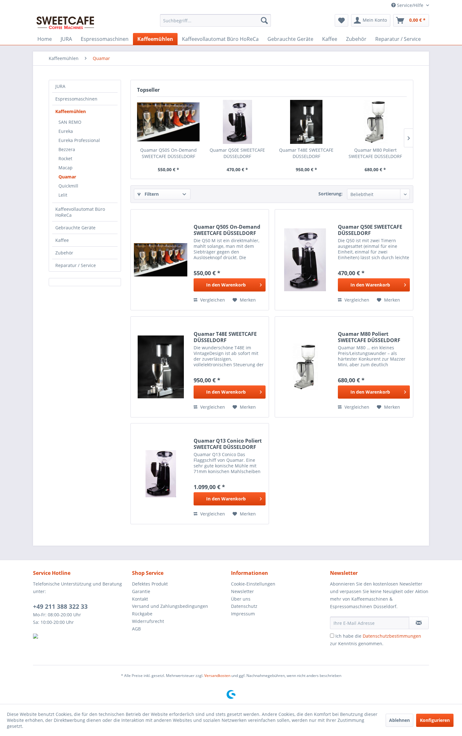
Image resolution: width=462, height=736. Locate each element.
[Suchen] (264, 20)
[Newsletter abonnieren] (419, 623)
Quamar (67, 177)
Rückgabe (142, 614)
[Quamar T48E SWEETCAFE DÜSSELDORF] (306, 122)
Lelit (62, 195)
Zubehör (64, 253)
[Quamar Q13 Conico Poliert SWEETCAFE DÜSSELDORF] (160, 474)
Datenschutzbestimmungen (392, 636)
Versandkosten (217, 675)
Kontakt (140, 599)
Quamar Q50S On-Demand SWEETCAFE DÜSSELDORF (168, 153)
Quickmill (68, 186)
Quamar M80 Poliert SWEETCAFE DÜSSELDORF (375, 153)
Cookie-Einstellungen (253, 584)
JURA (60, 86)
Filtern (151, 194)
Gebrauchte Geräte (75, 228)
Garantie (141, 591)
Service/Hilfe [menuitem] (410, 5)
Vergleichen (212, 300)
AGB (136, 629)
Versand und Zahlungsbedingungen (170, 606)
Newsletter (242, 591)
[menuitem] (215, 20)
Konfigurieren (435, 720)
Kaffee (62, 240)
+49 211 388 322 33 (60, 606)
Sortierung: (330, 194)
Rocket (65, 158)
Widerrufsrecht (148, 621)
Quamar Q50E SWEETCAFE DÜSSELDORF (237, 153)
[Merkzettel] (341, 20)
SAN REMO (69, 122)
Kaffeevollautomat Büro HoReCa (80, 212)
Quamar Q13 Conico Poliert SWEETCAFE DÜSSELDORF (228, 444)
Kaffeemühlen (70, 111)
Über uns (240, 599)
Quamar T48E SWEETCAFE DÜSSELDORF (306, 153)
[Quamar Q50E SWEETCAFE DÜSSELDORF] (237, 122)
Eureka (65, 131)
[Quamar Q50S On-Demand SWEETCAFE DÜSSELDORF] (168, 122)
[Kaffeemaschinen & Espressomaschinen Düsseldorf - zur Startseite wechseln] (65, 22)
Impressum (243, 614)
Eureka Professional (79, 140)
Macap (65, 168)
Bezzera (66, 149)
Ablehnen (399, 720)
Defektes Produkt (150, 584)
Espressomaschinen (76, 99)
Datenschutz (244, 606)
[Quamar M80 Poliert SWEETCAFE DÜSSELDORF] (375, 122)
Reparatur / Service (75, 265)
